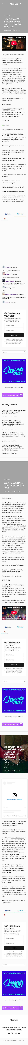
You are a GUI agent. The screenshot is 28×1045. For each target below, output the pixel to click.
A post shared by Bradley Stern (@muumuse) (15, 815)
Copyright (9, 1029)
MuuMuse (14, 4)
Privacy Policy (17, 1029)
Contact (23, 1027)
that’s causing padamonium (10, 842)
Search (24, 352)
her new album (17, 838)
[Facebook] (9, 1033)
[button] (2, 4)
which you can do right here (10, 878)
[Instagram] (15, 1033)
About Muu (17, 1027)
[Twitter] (12, 1033)
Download (7, 109)
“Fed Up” (17, 76)
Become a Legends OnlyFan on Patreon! (14, 387)
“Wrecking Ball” (6, 524)
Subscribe (14, 335)
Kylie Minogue (18, 823)
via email (17, 112)
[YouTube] (19, 1033)
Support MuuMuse (7, 1027)
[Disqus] (14, 242)
